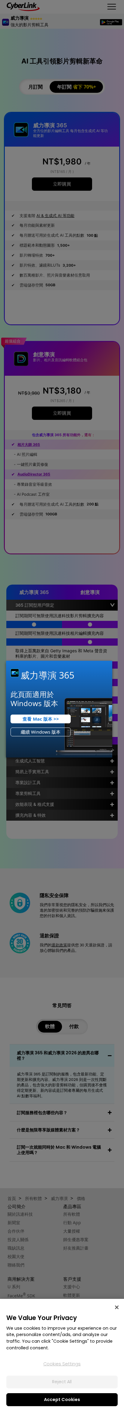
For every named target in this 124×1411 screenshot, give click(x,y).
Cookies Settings (62, 1364)
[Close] (116, 1307)
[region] (62, 1355)
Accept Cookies (62, 1399)
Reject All (62, 1382)
